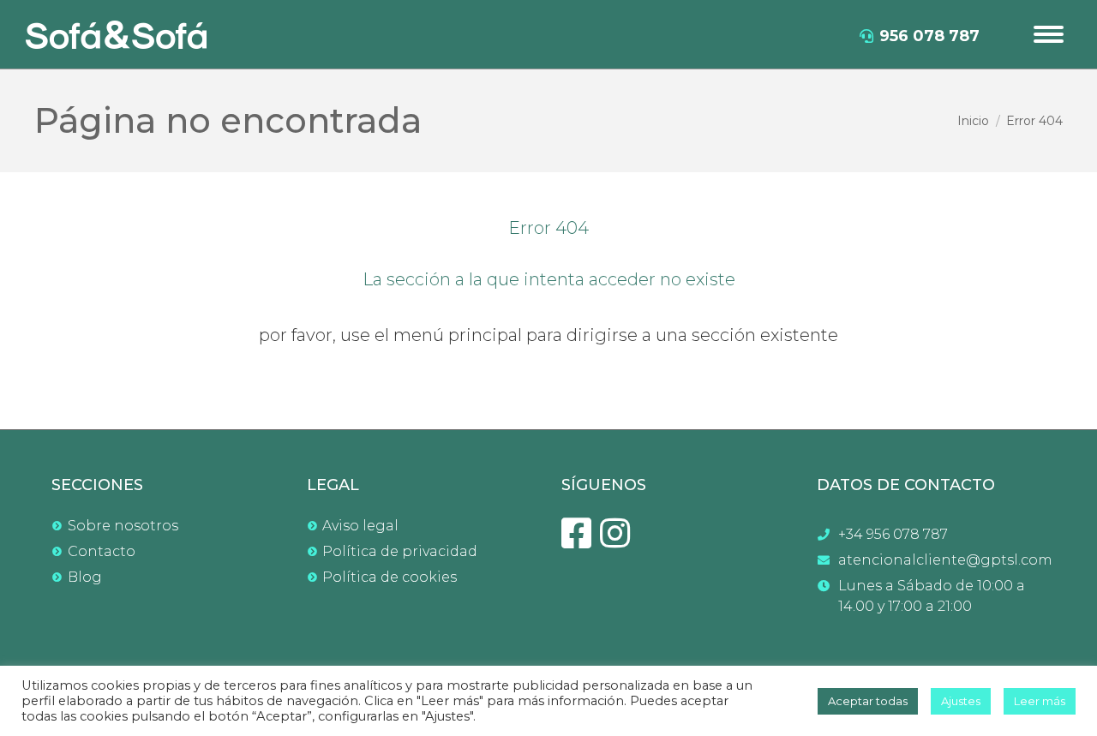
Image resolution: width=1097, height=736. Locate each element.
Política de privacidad (399, 551)
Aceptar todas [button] (868, 701)
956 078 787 (929, 36)
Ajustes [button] (960, 701)
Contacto (101, 551)
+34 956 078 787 (893, 534)
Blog (85, 577)
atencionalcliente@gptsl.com (942, 560)
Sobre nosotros (123, 526)
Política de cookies (389, 577)
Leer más (1039, 701)
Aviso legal (360, 526)
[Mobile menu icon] (1048, 34)
